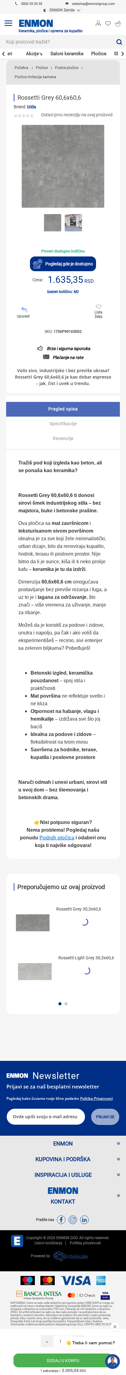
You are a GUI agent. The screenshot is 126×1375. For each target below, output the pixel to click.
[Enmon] (17, 1075)
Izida (31, 106)
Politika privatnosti (96, 1098)
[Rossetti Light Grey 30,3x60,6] (35, 971)
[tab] (63, 409)
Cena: (37, 279)
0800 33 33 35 (31, 4)
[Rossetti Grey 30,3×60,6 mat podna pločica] (33, 923)
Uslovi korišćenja (48, 1243)
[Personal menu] (98, 22)
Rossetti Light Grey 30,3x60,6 (86, 957)
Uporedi (23, 316)
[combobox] (56, 42)
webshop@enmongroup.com (93, 4)
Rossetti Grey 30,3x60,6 (78, 909)
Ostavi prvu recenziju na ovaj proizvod (77, 114)
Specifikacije (63, 423)
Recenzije (63, 438)
